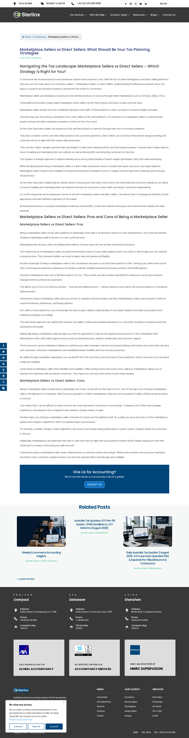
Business (104, 533)
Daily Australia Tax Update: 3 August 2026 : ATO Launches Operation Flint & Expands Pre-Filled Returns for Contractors (147, 558)
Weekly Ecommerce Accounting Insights (41, 554)
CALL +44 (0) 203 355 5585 (164, 733)
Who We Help (97, 15)
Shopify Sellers (131, 711)
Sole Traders (157, 697)
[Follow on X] (136, 4)
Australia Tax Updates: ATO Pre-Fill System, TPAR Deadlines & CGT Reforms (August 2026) (94, 524)
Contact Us (169, 15)
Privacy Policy (14, 720)
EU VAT (155, 716)
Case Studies (102, 697)
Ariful (30, 561)
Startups (128, 716)
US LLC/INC (157, 711)
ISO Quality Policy (104, 702)
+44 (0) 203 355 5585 (89, 3)
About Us (100, 706)
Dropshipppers (130, 706)
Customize (18, 726)
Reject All (36, 726)
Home (28, 37)
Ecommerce (129, 697)
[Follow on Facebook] (126, 4)
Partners (100, 716)
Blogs (154, 15)
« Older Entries (25, 579)
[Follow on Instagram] (131, 4)
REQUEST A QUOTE (55, 3)
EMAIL (135, 733)
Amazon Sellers (131, 702)
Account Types (118, 15)
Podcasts (101, 711)
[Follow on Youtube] (141, 4)
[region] (36, 716)
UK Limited (156, 706)
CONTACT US (94, 484)
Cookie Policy (26, 720)
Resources (139, 15)
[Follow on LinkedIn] (146, 4)
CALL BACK (146, 733)
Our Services (77, 15)
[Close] (63, 702)
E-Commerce (39, 37)
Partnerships (157, 702)
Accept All (54, 726)
